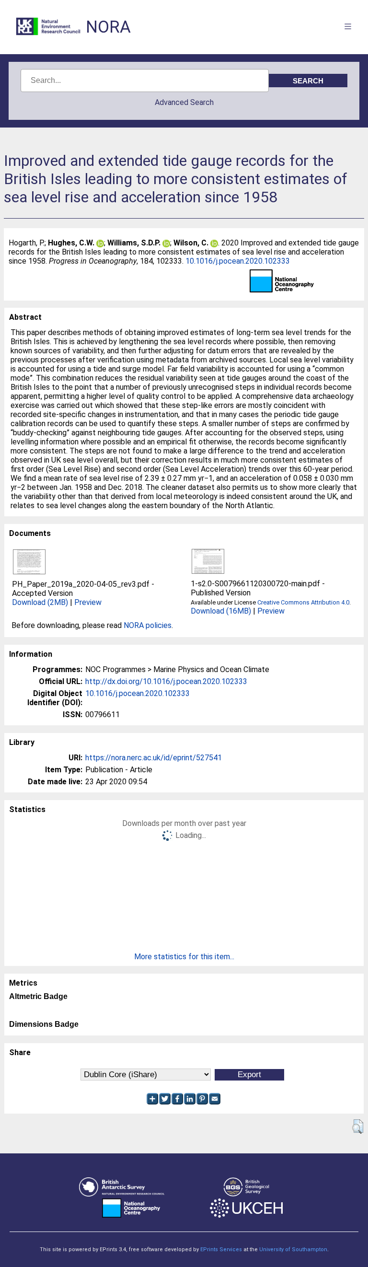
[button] (357, 1126)
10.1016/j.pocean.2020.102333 (237, 261)
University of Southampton (293, 1249)
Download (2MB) (40, 602)
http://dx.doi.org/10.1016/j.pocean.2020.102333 (166, 681)
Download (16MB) (221, 611)
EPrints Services (221, 1249)
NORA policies (148, 625)
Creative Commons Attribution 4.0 (303, 602)
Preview (88, 602)
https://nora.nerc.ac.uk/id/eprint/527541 (153, 757)
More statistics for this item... (184, 956)
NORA (108, 27)
